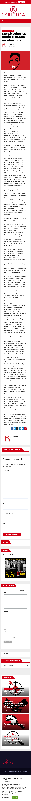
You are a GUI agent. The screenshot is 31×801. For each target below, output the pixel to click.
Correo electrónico (8, 513)
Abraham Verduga (8, 688)
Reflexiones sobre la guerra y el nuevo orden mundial (15, 705)
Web (4, 523)
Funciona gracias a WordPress (11, 771)
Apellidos (6, 611)
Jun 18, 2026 (8, 727)
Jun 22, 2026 (8, 693)
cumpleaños (7, 621)
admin (12, 44)
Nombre (5, 503)
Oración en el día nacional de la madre (14, 740)
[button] (28, 20)
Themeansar (15, 775)
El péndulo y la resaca (14, 691)
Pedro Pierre (7, 736)
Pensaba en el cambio (14, 724)
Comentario (6, 470)
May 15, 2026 (8, 743)
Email (5, 592)
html (14, 635)
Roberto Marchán (8, 701)
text (14, 637)
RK (16, 693)
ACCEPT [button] (15, 797)
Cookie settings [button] (6, 797)
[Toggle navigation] (16, 21)
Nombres (6, 602)
